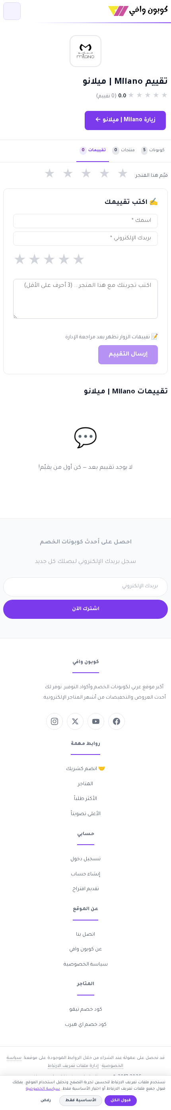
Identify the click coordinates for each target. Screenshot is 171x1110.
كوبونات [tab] (154, 150)
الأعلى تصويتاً (86, 814)
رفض (46, 1100)
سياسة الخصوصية (86, 965)
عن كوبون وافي (85, 949)
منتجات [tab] (124, 150)
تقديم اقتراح (85, 889)
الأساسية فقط (80, 1100)
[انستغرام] (54, 721)
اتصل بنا (85, 935)
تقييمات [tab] (94, 150)
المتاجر (85, 784)
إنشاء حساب (85, 874)
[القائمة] (12, 11)
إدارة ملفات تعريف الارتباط (73, 1066)
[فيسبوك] (116, 721)
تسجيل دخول (85, 859)
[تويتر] (75, 721)
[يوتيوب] (95, 721)
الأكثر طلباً (85, 799)
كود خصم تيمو (85, 1010)
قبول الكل (121, 1100)
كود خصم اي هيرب (86, 1025)
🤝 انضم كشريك (85, 769)
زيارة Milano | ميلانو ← (125, 120)
